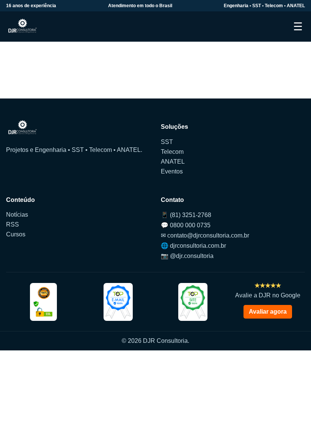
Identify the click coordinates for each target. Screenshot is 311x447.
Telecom (172, 151)
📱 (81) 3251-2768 (186, 215)
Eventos (172, 171)
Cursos (15, 234)
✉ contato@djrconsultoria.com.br (205, 235)
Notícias (17, 214)
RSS (12, 224)
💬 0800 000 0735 (185, 225)
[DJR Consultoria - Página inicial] (22, 26)
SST (167, 142)
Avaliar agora (268, 311)
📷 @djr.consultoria (187, 256)
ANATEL (173, 161)
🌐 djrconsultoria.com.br (193, 245)
